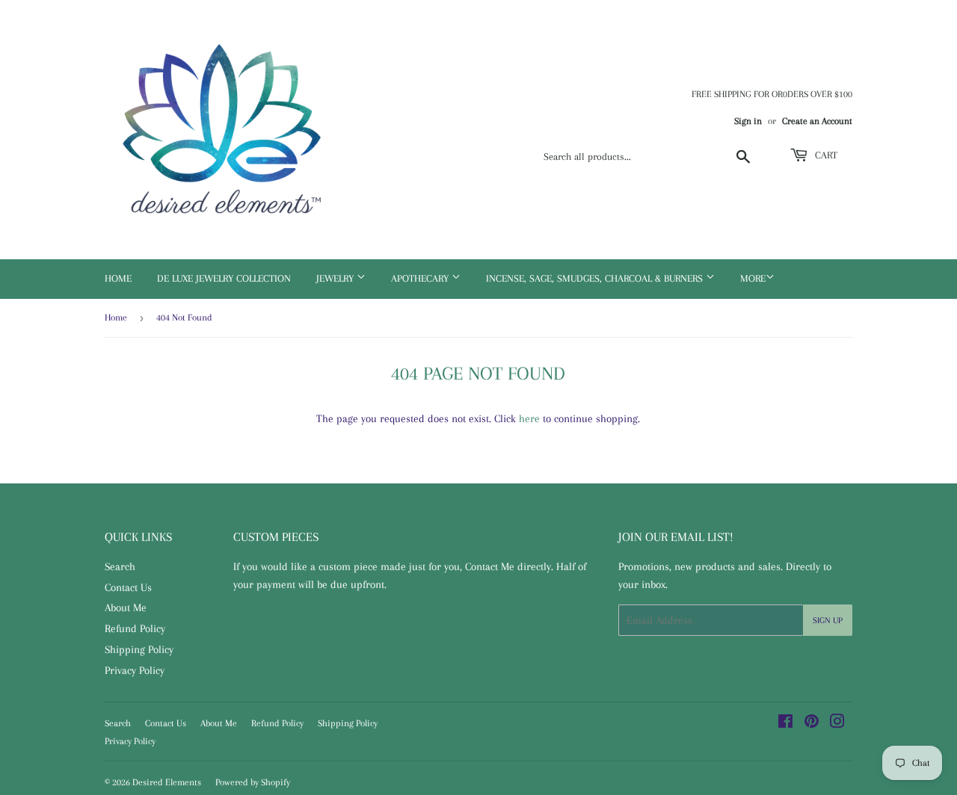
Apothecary (421, 278)
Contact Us (128, 587)
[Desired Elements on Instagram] (837, 723)
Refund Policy (135, 628)
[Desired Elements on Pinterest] (811, 723)
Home (118, 278)
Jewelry (336, 278)
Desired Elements (166, 782)
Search (120, 566)
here (529, 418)
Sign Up (828, 620)
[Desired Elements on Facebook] (785, 723)
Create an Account (817, 121)
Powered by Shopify (252, 782)
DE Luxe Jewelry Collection (224, 278)
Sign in (748, 121)
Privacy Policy (134, 670)
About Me (126, 607)
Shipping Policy (139, 649)
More (753, 278)
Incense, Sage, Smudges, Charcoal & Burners (596, 278)
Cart (824, 155)
